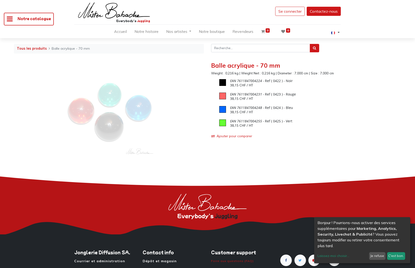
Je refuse (377, 256)
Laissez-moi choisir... (333, 256)
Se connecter (290, 11)
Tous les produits (32, 48)
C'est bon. (396, 256)
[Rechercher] (314, 48)
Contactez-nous (324, 11)
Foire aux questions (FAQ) (232, 261)
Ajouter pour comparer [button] (234, 136)
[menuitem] (120, 32)
